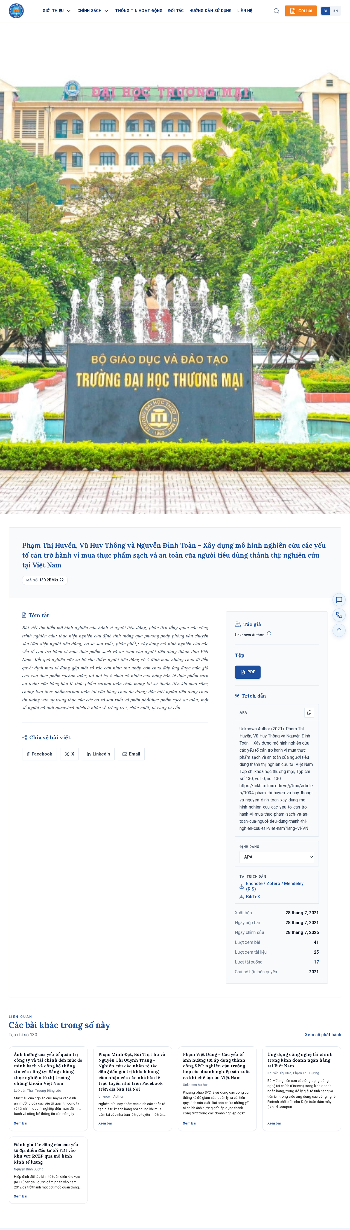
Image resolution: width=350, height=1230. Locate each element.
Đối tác (176, 10)
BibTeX (253, 896)
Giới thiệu (53, 10)
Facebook (42, 754)
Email (134, 754)
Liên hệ (244, 10)
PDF (251, 672)
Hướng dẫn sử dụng (210, 10)
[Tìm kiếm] (276, 10)
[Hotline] (339, 615)
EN (335, 11)
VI (325, 11)
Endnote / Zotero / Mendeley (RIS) (275, 886)
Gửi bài (305, 10)
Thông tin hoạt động (138, 10)
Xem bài (20, 1123)
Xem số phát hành (323, 1034)
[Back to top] (339, 630)
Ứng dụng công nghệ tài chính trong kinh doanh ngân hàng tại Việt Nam (300, 1060)
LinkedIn (101, 754)
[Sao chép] (309, 713)
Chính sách (89, 10)
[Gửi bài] (339, 599)
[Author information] (269, 633)
